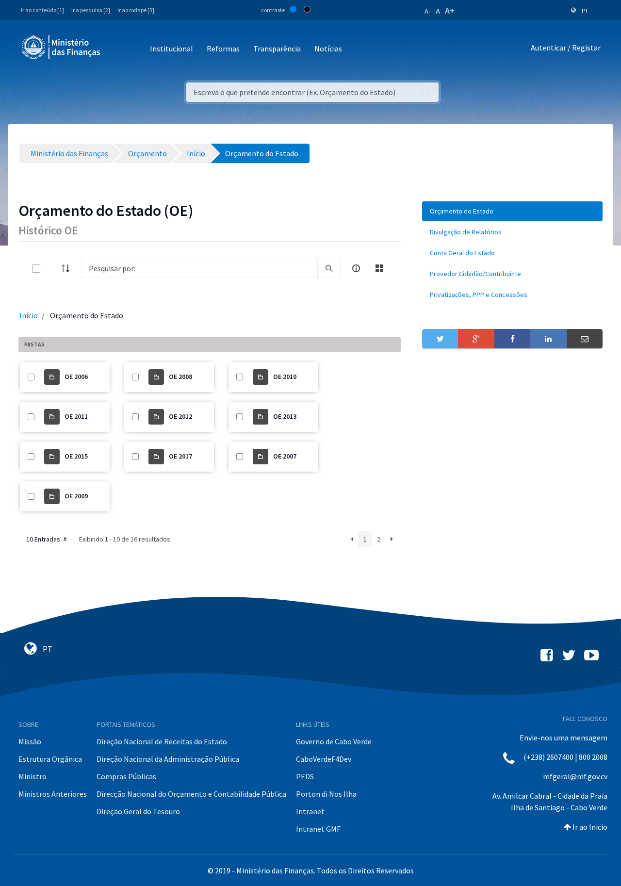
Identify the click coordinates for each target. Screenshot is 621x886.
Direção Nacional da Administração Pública (168, 759)
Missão (29, 741)
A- (428, 11)
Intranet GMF (318, 829)
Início (28, 315)
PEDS (305, 776)
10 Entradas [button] (44, 539)
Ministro (32, 776)
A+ (450, 10)
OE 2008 (180, 376)
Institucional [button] (171, 48)
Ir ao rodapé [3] (135, 10)
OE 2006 (76, 376)
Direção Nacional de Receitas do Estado (162, 741)
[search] (329, 268)
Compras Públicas (126, 776)
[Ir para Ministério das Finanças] (61, 47)
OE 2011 (76, 416)
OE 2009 (76, 496)
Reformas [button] (223, 48)
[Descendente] (68, 268)
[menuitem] (512, 211)
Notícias (328, 48)
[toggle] (52, 268)
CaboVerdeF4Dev (323, 759)
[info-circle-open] (356, 268)
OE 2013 (284, 416)
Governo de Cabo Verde (334, 741)
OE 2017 (180, 456)
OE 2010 (284, 376)
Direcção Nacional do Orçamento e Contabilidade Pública (191, 794)
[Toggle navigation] (116, 49)
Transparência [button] (277, 48)
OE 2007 (284, 456)
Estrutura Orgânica (50, 759)
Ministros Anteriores (52, 794)
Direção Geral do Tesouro (138, 811)
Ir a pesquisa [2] (90, 10)
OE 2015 (76, 456)
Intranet (310, 811)
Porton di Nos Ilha (326, 794)
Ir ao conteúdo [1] (42, 10)
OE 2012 (180, 416)
